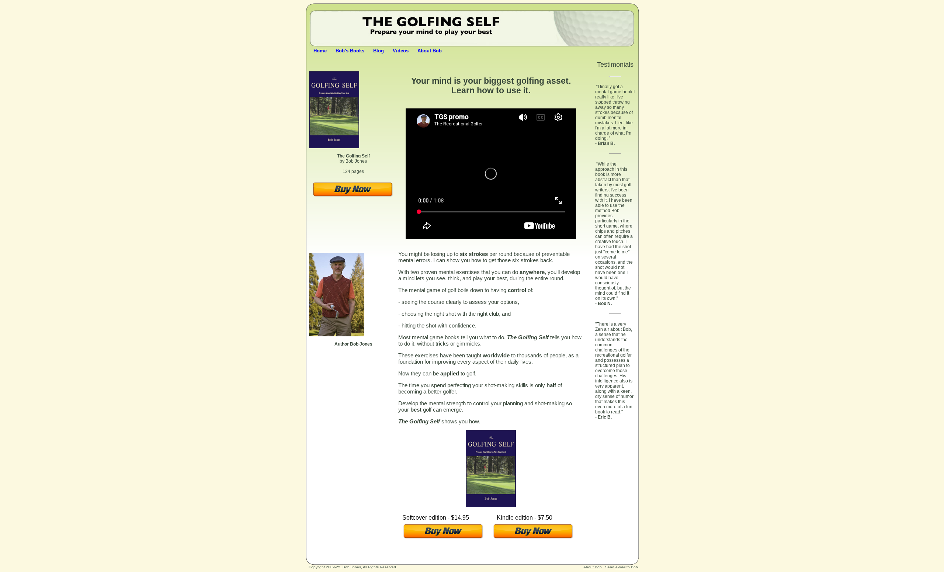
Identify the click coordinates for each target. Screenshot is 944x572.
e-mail (620, 567)
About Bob (429, 50)
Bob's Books (350, 50)
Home (320, 50)
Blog (378, 50)
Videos (401, 50)
